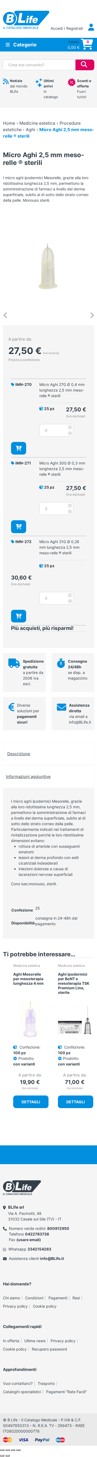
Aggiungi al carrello (18, 448)
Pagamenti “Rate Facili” (66, 1391)
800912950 (58, 1228)
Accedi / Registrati (67, 28)
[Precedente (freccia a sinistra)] (2, 1455)
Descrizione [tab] (18, 753)
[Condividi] (13, 1450)
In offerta (11, 1340)
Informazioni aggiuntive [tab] (28, 776)
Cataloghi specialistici (22, 1391)
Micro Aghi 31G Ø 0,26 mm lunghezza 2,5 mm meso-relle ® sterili (59, 547)
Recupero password (49, 1349)
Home (9, 123)
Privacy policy (15, 1306)
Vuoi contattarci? (18, 1383)
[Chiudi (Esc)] (18, 1450)
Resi (76, 1298)
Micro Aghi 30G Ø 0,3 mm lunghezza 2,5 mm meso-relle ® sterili (62, 469)
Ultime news (35, 1340)
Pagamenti (57, 1298)
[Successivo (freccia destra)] (7, 1455)
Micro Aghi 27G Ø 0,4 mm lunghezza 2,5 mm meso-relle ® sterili (62, 390)
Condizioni (34, 1298)
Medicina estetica (37, 123)
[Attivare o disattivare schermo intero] (7, 1450)
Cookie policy (45, 1306)
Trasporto (46, 1383)
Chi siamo (11, 1298)
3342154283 (39, 1249)
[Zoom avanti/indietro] (2, 1450)
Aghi (30, 129)
